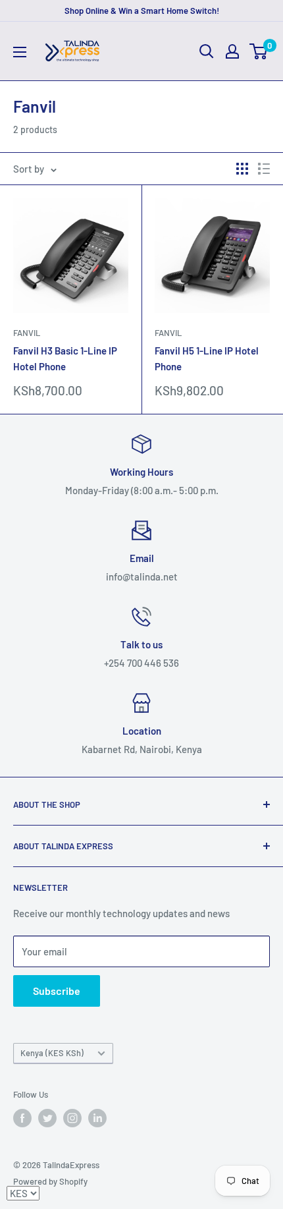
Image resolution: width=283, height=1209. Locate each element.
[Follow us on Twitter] (47, 1118)
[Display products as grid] (242, 169)
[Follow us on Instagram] (72, 1118)
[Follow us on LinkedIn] (97, 1118)
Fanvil (26, 332)
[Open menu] (19, 52)
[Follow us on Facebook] (22, 1118)
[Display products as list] (264, 169)
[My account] (232, 51)
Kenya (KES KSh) (52, 1053)
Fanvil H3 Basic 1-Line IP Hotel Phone (65, 358)
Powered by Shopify (50, 1181)
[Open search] (206, 51)
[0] (259, 51)
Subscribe (56, 990)
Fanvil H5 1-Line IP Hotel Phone (207, 358)
